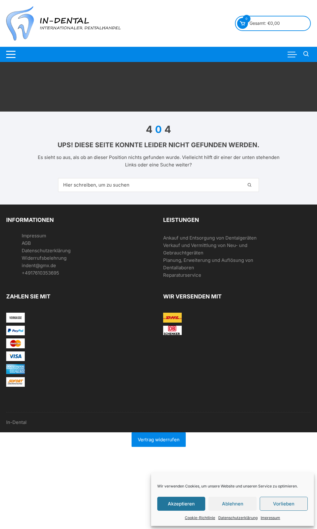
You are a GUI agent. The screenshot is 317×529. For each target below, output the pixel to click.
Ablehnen (232, 504)
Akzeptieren (181, 504)
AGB (26, 243)
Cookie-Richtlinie (200, 517)
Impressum (270, 517)
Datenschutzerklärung (238, 517)
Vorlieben (283, 504)
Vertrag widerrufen (159, 440)
